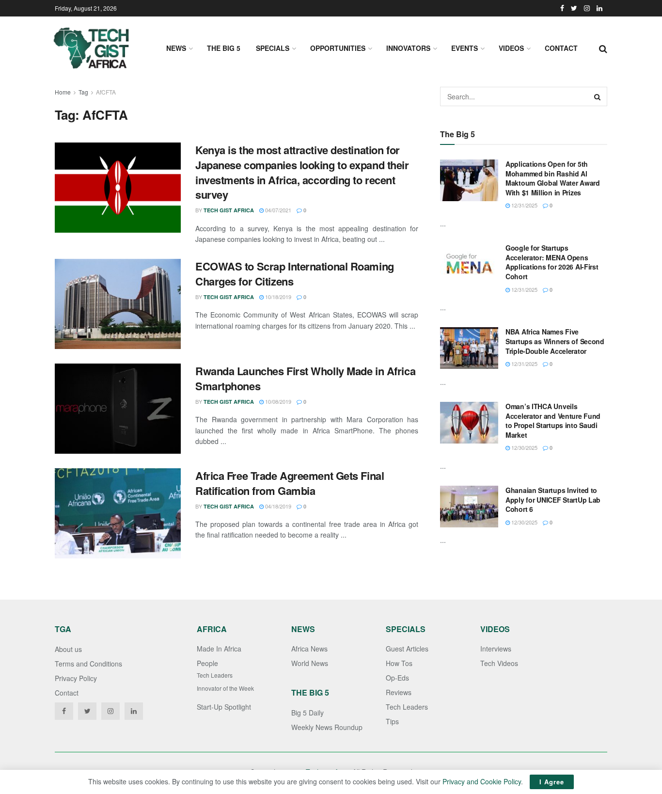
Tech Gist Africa (229, 210)
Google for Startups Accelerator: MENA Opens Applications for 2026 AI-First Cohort (552, 262)
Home (63, 92)
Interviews (495, 648)
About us (68, 649)
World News (309, 663)
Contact (561, 48)
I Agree (551, 781)
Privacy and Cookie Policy (481, 781)
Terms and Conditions (88, 663)
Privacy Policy (76, 678)
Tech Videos (499, 663)
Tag (83, 92)
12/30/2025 (523, 447)
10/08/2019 (277, 401)
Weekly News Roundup (327, 727)
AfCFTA (106, 92)
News (176, 48)
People (207, 663)
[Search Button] (597, 96)
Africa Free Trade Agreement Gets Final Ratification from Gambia (289, 483)
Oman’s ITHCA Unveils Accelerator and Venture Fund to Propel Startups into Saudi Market (552, 420)
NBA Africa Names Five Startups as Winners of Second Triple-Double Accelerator (554, 341)
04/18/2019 (277, 506)
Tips (392, 721)
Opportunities (337, 48)
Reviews (398, 692)
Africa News (309, 648)
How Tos (399, 663)
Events (464, 48)
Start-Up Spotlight (224, 707)
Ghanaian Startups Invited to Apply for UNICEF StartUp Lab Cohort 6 (552, 499)
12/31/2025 (523, 205)
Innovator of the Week (225, 688)
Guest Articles (407, 648)
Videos (511, 48)
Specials (272, 48)
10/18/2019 (277, 297)
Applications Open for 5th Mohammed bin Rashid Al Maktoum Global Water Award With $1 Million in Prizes (552, 178)
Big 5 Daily (307, 712)
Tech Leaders (215, 675)
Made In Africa (219, 648)
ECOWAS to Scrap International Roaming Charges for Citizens (294, 273)
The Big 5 (223, 48)
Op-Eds (397, 678)
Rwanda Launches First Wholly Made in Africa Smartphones (305, 378)
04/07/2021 (277, 210)
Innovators (408, 48)
